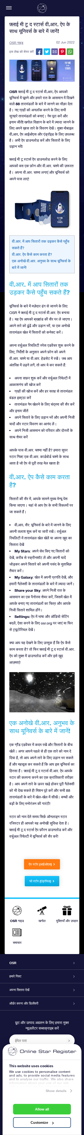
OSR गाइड (16, 43)
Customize (39, 1122)
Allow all (42, 1109)
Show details (56, 1091)
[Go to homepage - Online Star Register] (42, 8)
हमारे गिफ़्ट (15, 976)
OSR (12, 963)
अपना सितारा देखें (19, 990)
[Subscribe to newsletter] (69, 1040)
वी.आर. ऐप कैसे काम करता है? (32, 254)
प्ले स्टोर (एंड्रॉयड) (40, 881)
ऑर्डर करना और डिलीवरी (23, 1003)
